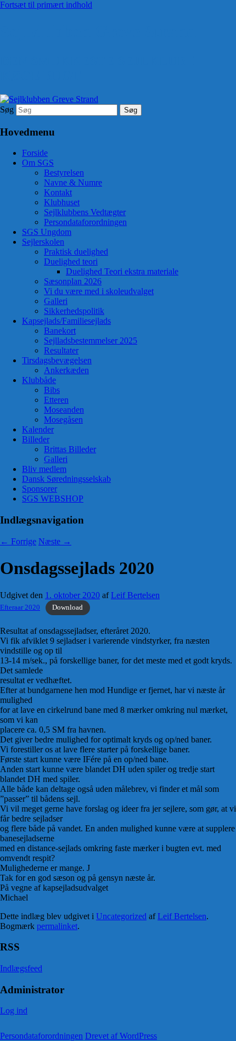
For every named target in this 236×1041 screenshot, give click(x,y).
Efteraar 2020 (20, 607)
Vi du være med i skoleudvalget (99, 291)
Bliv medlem (44, 469)
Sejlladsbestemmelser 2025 (90, 340)
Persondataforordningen (85, 222)
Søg (7, 109)
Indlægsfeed (21, 968)
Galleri (56, 301)
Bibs (52, 390)
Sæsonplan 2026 (73, 281)
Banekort (60, 330)
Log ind (13, 1010)
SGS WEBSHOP (52, 498)
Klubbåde (39, 380)
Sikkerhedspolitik (74, 311)
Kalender (38, 429)
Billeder (35, 439)
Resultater (61, 350)
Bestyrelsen (64, 172)
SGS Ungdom (46, 232)
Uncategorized (121, 916)
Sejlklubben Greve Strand (98, 31)
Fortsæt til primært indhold (46, 4)
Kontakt (58, 192)
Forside (35, 152)
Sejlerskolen (43, 241)
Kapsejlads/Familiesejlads (66, 320)
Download (67, 607)
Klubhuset (62, 202)
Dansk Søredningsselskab (66, 478)
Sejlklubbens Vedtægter (85, 212)
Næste (54, 541)
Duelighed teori (71, 261)
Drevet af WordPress (121, 1035)
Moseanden (64, 409)
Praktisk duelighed (76, 251)
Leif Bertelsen (135, 595)
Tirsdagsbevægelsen (57, 360)
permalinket (57, 926)
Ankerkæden (66, 370)
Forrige (18, 541)
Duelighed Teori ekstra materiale (122, 271)
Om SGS (38, 162)
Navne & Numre (73, 182)
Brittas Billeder (70, 449)
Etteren (56, 399)
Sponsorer (39, 488)
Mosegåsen (63, 419)
